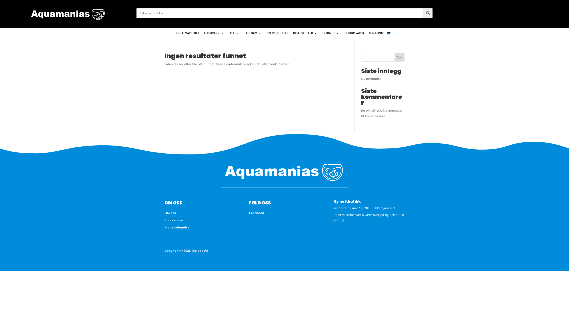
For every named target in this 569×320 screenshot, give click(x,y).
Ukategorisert (385, 208)
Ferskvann (211, 33)
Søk (399, 57)
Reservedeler (303, 33)
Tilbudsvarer (354, 33)
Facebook (256, 213)
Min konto (376, 33)
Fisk (231, 33)
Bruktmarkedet (187, 33)
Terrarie (328, 33)
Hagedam (250, 33)
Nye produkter (277, 33)
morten (343, 208)
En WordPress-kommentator (382, 110)
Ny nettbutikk (371, 79)
